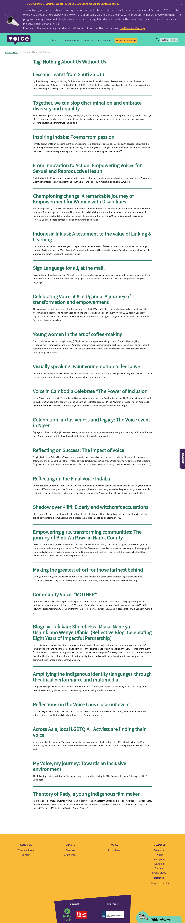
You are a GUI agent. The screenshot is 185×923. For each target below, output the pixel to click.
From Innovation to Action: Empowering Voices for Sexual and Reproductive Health (87, 168)
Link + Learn (104, 40)
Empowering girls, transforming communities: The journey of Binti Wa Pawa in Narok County (87, 535)
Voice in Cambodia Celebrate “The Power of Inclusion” (91, 391)
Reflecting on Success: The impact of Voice (78, 450)
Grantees (70, 850)
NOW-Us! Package (126, 40)
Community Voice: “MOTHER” (65, 594)
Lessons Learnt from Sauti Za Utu (68, 74)
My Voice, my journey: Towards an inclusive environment (79, 766)
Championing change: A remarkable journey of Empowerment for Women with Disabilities (83, 199)
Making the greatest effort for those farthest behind (89, 569)
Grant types (70, 855)
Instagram (159, 859)
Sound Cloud (159, 872)
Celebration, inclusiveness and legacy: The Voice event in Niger (91, 422)
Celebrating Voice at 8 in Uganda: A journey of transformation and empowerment (82, 299)
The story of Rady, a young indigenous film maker (86, 794)
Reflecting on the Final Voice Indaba (71, 478)
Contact (26, 855)
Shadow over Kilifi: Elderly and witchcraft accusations (90, 507)
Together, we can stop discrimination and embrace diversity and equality (87, 106)
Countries (88, 40)
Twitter (159, 855)
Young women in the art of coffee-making (77, 334)
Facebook (159, 850)
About (54, 40)
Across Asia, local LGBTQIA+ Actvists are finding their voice (89, 732)
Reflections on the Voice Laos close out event (81, 704)
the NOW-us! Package (132, 28)
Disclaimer (183, 458)
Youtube (159, 868)
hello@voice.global (159, 883)
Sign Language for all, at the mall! (69, 268)
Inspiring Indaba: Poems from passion (73, 137)
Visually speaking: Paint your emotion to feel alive (87, 366)
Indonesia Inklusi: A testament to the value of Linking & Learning (92, 236)
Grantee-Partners (71, 40)
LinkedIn (159, 863)
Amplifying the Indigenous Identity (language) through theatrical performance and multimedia (92, 677)
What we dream (26, 850)
